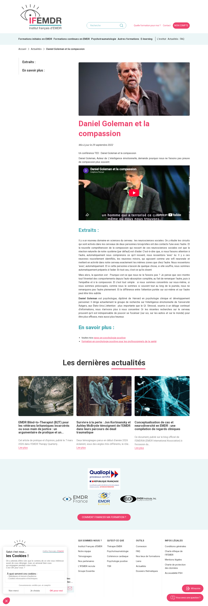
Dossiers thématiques (147, 571)
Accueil (22, 49)
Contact (167, 25)
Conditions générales (175, 546)
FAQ (182, 39)
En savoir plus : (33, 70)
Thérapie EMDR (114, 546)
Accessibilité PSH (173, 573)
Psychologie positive (117, 561)
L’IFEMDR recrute (86, 566)
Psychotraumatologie (103, 39)
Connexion (141, 546)
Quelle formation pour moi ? (147, 25)
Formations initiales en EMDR (35, 39)
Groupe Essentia (86, 571)
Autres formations (128, 39)
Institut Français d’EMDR (90, 546)
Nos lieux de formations (148, 556)
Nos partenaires (86, 561)
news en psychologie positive (110, 337)
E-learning (146, 39)
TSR (109, 566)
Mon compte (181, 25)
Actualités (173, 39)
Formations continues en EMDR (72, 39)
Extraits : (28, 62)
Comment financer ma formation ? (104, 517)
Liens (138, 561)
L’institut (161, 39)
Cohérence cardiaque (117, 556)
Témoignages (85, 556)
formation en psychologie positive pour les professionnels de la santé (119, 341)
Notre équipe (84, 551)
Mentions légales (173, 559)
